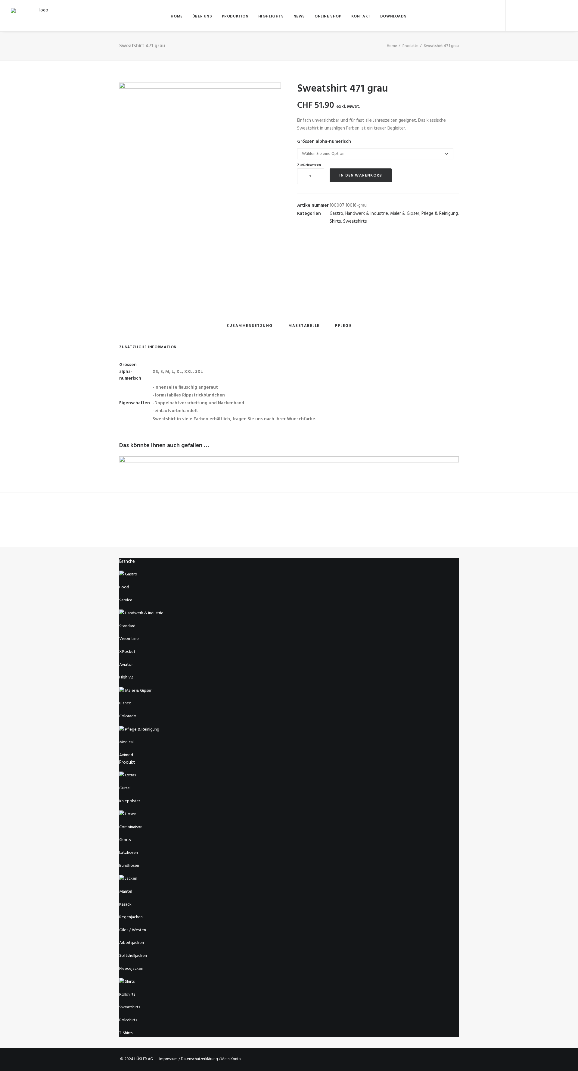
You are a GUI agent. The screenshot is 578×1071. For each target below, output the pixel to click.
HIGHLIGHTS (271, 16)
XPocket (127, 651)
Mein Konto (231, 1059)
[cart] (562, 15)
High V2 (126, 677)
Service (125, 600)
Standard (127, 626)
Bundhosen (129, 865)
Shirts (335, 221)
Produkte (410, 46)
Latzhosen (128, 852)
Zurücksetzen (309, 165)
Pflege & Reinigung (439, 213)
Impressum (168, 1059)
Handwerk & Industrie (366, 213)
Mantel (125, 891)
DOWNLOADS (393, 16)
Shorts (125, 840)
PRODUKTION (235, 16)
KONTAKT (361, 16)
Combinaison (130, 827)
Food (124, 587)
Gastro (336, 213)
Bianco (125, 703)
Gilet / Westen (132, 930)
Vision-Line (129, 638)
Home (392, 46)
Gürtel (125, 788)
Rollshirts (127, 994)
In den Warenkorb (360, 175)
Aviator (126, 664)
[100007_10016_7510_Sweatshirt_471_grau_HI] (141, 272)
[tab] (249, 328)
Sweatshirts (355, 221)
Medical (126, 742)
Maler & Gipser (404, 213)
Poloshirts (128, 1020)
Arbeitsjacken (131, 942)
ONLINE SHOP (328, 16)
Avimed (126, 755)
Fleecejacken (131, 968)
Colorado (127, 716)
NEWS (299, 16)
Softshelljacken (133, 955)
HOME (176, 16)
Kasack (125, 904)
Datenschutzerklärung (199, 1059)
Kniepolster (129, 801)
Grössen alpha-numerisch (324, 141)
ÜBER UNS (202, 16)
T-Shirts (125, 1033)
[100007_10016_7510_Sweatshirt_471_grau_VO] (200, 163)
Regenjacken (131, 917)
